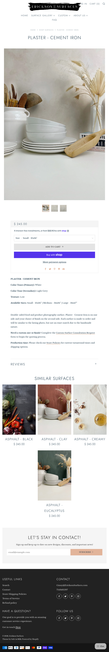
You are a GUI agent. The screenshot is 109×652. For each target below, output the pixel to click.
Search (5, 585)
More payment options (54, 262)
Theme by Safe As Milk (11, 639)
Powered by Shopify (30, 639)
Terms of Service (11, 598)
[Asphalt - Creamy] (90, 409)
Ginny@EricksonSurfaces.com (71, 585)
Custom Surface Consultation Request (75, 333)
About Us (79, 15)
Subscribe (85, 552)
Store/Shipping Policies (14, 594)
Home (24, 15)
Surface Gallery (42, 15)
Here (18, 627)
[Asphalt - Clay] (54, 409)
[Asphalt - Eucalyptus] (54, 475)
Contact (6, 589)
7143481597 (62, 589)
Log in (82, 3)
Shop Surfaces (46, 30)
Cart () (95, 3)
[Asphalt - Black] (19, 409)
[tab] (45, 208)
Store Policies (53, 343)
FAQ (54, 19)
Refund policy (9, 603)
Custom (63, 15)
